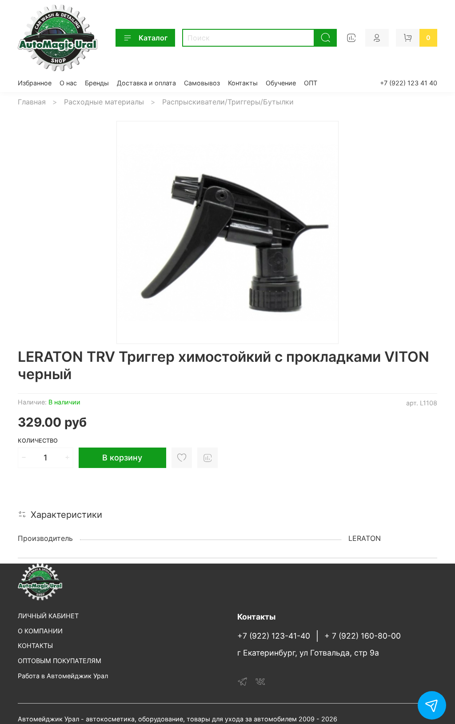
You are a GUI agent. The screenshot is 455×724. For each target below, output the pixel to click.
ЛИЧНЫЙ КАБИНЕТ (48, 616)
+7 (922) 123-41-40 (273, 635)
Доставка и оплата (146, 83)
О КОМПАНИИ (40, 631)
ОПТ (310, 83)
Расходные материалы (104, 101)
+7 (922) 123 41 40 (408, 83)
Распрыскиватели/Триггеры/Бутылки (228, 101)
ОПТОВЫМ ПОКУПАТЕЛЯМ (59, 660)
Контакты (243, 83)
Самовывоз (202, 83)
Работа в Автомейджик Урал (63, 676)
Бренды (97, 83)
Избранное (35, 83)
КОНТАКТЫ (35, 645)
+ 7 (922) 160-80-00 (362, 635)
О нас (68, 83)
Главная (32, 101)
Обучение (281, 83)
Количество (38, 440)
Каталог (153, 37)
